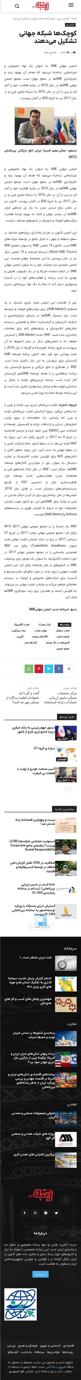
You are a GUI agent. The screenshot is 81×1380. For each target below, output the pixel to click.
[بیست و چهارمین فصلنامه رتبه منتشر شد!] (66, 825)
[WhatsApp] (29, 669)
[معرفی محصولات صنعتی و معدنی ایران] (66, 1118)
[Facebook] (58, 669)
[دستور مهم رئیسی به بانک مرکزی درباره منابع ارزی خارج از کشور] (66, 733)
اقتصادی (61, 759)
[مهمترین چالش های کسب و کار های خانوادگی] (66, 1004)
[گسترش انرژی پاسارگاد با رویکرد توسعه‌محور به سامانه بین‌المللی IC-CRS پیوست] (66, 911)
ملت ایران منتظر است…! (35, 958)
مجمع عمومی (63, 648)
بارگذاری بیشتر (42, 926)
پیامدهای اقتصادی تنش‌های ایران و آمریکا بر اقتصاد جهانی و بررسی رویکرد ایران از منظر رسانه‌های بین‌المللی (31, 1080)
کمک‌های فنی (30, 642)
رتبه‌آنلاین (51, 1367)
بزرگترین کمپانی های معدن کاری (34, 1155)
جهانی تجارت (41, 630)
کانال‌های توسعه (40, 636)
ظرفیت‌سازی (63, 636)
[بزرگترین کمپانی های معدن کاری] (66, 1160)
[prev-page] (74, 789)
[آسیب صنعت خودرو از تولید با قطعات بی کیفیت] (66, 774)
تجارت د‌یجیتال (63, 630)
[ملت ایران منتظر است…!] (66, 963)
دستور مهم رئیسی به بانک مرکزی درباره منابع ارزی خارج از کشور (33, 730)
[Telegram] (46, 1213)
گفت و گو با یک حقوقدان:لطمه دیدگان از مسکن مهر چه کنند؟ (22, 697)
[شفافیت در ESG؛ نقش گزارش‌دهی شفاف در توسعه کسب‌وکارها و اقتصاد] (66, 868)
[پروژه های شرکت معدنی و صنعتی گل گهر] (66, 1139)
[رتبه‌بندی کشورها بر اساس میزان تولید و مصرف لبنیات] (66, 1038)
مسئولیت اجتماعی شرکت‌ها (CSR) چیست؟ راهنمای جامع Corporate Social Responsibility (32, 845)
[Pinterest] (39, 669)
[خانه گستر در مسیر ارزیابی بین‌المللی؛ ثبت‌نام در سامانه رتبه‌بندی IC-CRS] (66, 890)
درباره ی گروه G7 (44, 748)
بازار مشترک (44, 624)
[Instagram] (35, 1213)
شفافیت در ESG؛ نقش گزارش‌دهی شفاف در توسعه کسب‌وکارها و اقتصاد (32, 867)
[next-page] (67, 789)
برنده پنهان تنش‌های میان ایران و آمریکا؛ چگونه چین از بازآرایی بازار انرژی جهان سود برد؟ (33, 1058)
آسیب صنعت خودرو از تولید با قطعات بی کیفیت (36, 771)
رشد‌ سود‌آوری (19, 630)
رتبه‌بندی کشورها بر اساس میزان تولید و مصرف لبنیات (34, 1035)
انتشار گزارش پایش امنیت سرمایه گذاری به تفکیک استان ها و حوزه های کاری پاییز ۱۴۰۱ (30, 982)
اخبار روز (62, 738)
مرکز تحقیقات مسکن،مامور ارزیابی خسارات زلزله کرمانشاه (60, 697)
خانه (74, 18)
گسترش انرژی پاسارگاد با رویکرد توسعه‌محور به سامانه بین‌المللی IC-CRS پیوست (33, 910)
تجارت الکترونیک (22, 624)
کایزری (20, 636)
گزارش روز (63, 18)
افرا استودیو (16, 1371)
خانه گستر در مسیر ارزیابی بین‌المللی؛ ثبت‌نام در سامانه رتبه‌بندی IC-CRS (36, 889)
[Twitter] (48, 669)
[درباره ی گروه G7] (66, 753)
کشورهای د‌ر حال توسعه (58, 642)
